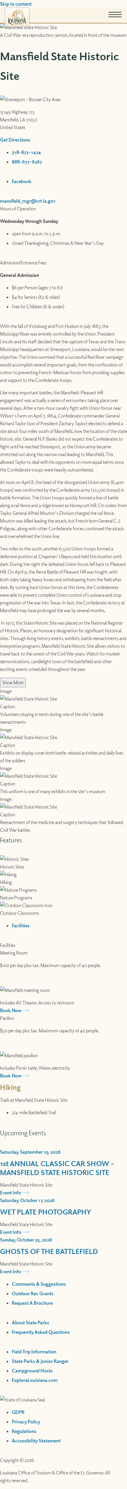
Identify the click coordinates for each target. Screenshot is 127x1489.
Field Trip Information (34, 1352)
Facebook (22, 181)
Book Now (11, 1010)
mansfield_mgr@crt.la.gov (28, 201)
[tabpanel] (63, 1010)
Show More (12, 682)
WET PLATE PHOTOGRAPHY (45, 1211)
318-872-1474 (26, 152)
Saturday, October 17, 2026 (27, 1200)
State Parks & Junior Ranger (40, 1361)
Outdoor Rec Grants (32, 1293)
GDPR (18, 1412)
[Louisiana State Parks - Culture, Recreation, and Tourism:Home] (17, 17)
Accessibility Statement (36, 1441)
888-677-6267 (27, 162)
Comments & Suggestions (39, 1284)
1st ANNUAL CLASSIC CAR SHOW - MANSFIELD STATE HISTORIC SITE (57, 1168)
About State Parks (30, 1323)
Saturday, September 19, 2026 (30, 1152)
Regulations (24, 1431)
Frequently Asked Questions (41, 1332)
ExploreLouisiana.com (35, 1380)
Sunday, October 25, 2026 (26, 1240)
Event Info (10, 1193)
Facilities (7, 945)
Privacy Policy (26, 1422)
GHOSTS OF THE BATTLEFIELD (49, 1251)
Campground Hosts (32, 1371)
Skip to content (16, 4)
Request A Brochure (32, 1303)
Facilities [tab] (21, 925)
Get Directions (15, 140)
